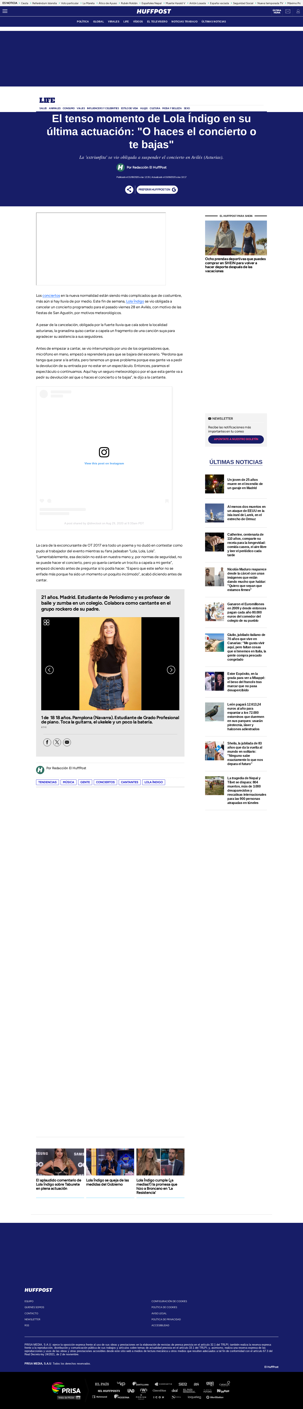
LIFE (126, 21)
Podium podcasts (142, 1396)
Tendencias (47, 782)
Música (68, 782)
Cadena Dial (176, 1390)
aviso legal (159, 1313)
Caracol (225, 1384)
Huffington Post (110, 1390)
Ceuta (24, 3)
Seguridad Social (243, 3)
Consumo (69, 108)
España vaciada (219, 3)
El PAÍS (104, 1384)
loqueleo (195, 1396)
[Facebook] (47, 742)
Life (47, 100)
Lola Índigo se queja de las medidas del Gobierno (107, 1182)
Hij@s (144, 108)
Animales (55, 108)
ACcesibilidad (160, 1325)
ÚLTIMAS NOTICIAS (214, 21)
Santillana (143, 1384)
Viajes (81, 108)
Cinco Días (160, 1390)
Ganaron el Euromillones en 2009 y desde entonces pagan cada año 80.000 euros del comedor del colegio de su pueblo (246, 612)
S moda (177, 1396)
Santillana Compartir (165, 1384)
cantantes (129, 782)
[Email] (67, 742)
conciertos (51, 295)
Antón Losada (197, 3)
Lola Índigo (135, 301)
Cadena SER (183, 1384)
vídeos (138, 21)
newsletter (32, 1319)
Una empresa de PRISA (68, 1387)
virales (113, 21)
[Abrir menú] (4, 11)
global (98, 21)
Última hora (277, 11)
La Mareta (89, 3)
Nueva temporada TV (270, 3)
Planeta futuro (206, 1390)
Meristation (215, 1396)
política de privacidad (166, 1319)
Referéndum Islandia (44, 3)
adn (209, 1384)
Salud (43, 108)
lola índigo (153, 782)
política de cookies (164, 1307)
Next (171, 670)
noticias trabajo (184, 21)
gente (85, 782)
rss (27, 1325)
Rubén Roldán (129, 3)
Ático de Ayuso (108, 3)
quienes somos (34, 1307)
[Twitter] (57, 742)
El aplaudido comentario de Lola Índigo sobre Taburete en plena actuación (58, 1184)
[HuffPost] (39, 1289)
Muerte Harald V (175, 3)
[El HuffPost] (154, 11)
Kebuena (221, 1390)
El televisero (157, 21)
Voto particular (70, 3)
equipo (29, 1301)
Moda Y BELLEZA (172, 108)
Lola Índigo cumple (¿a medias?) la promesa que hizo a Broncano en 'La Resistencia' (156, 1186)
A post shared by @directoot (82, 523)
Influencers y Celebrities (103, 108)
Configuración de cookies (169, 1301)
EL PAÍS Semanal (191, 1390)
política (83, 21)
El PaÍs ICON (160, 1396)
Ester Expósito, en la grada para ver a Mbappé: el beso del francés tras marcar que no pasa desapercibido (246, 682)
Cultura (155, 108)
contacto (31, 1313)
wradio (144, 1390)
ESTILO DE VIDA (129, 108)
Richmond (102, 1396)
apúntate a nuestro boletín (236, 439)
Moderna (122, 1396)
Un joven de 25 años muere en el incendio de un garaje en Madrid (245, 484)
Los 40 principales (124, 1384)
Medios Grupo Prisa (67, 1397)
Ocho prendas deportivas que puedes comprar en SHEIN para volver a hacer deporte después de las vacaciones (235, 265)
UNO (132, 1390)
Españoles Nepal (152, 3)
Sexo (187, 108)
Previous (49, 670)
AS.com (196, 1384)
